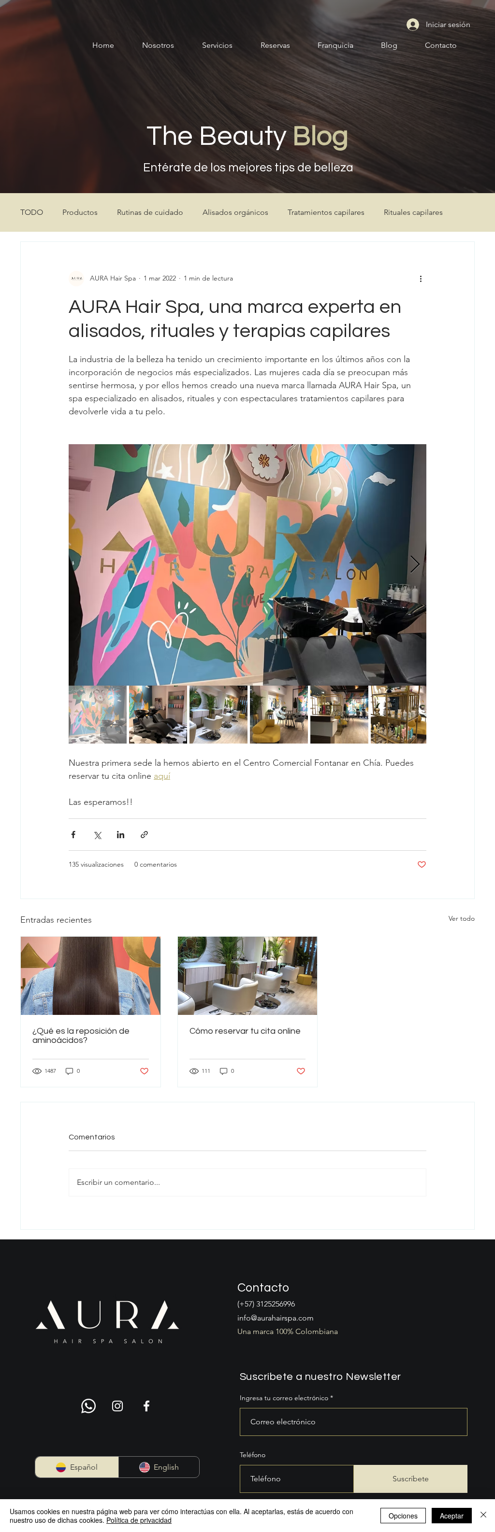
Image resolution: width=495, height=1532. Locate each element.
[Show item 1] (98, 715)
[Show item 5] (339, 715)
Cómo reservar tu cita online (245, 1031)
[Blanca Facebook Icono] (146, 1406)
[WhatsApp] (88, 1406)
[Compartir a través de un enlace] (144, 834)
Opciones (403, 1515)
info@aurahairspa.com (275, 1317)
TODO (31, 212)
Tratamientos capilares (326, 212)
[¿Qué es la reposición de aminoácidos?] (90, 976)
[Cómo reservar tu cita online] (248, 976)
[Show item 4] (279, 715)
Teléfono (252, 1454)
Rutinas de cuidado (150, 212)
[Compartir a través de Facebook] (73, 834)
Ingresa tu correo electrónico (284, 1397)
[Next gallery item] (415, 564)
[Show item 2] (158, 715)
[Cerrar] (483, 1515)
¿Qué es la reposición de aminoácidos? (81, 1035)
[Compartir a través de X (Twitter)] (97, 834)
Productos (80, 212)
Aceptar (452, 1515)
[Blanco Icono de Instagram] (117, 1406)
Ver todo (462, 918)
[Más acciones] (420, 278)
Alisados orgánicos (235, 212)
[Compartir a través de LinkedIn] (120, 834)
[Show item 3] (218, 715)
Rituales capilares (413, 212)
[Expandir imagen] (247, 565)
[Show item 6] (400, 715)
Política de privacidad (139, 1520)
